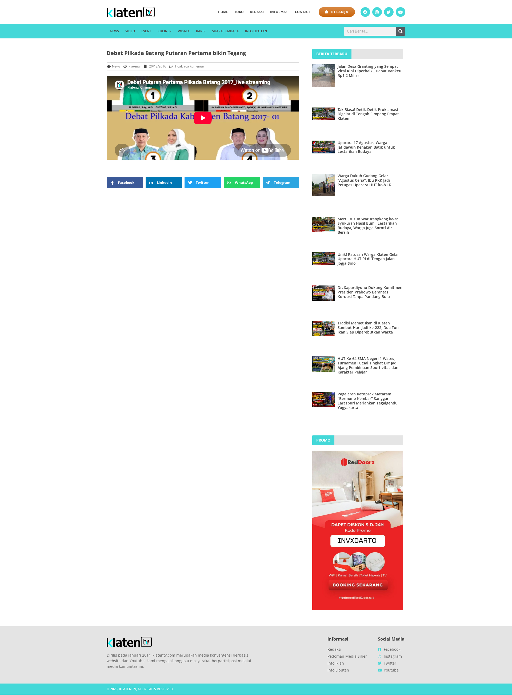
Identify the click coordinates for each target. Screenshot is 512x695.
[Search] (400, 31)
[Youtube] (400, 12)
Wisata (184, 31)
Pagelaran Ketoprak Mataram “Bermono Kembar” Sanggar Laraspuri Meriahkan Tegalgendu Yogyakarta (368, 400)
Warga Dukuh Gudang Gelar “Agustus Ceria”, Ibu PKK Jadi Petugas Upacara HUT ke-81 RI (365, 180)
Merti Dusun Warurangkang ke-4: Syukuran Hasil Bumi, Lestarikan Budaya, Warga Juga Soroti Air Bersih (368, 225)
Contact (302, 12)
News (114, 31)
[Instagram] (377, 12)
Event (146, 31)
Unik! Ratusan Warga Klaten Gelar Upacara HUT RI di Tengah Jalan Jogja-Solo (368, 259)
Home (223, 12)
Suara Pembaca (225, 31)
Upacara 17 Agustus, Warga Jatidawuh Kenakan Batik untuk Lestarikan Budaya (366, 147)
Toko (239, 12)
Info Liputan (256, 31)
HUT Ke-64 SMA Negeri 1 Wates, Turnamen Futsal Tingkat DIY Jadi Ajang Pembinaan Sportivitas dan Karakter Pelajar (368, 365)
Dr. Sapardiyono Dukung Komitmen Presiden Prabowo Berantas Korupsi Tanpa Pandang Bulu (370, 292)
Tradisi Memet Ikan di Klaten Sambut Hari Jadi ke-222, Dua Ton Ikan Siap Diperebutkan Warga (368, 327)
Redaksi (257, 12)
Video (130, 31)
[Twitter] (389, 12)
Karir (201, 31)
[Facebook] (365, 12)
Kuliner (164, 31)
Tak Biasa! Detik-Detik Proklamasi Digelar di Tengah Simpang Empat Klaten (368, 114)
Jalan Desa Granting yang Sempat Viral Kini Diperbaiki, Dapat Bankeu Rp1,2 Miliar (369, 71)
